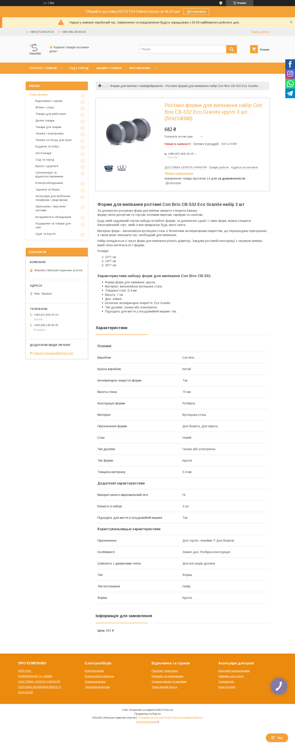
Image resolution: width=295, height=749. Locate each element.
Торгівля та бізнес (47, 189)
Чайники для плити (231, 676)
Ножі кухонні (226, 687)
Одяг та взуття (45, 233)
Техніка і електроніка (49, 133)
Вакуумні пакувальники (234, 670)
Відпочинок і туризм (48, 100)
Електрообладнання (49, 182)
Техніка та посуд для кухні (53, 140)
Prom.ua (168, 709)
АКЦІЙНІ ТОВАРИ (108, 68)
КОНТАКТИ (25, 692)
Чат (280, 738)
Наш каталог (39, 94)
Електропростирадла (99, 676)
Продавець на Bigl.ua (147, 713)
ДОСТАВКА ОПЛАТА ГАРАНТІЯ (39, 681)
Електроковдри (95, 681)
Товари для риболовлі (50, 113)
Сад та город (44, 159)
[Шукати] (231, 49)
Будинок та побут (47, 146)
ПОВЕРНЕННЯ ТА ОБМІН (35, 676)
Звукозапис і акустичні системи (50, 208)
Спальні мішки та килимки (169, 681)
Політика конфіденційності (186, 717)
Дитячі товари (44, 120)
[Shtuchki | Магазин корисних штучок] (35, 57)
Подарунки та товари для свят (53, 225)
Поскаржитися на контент (152, 717)
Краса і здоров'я (46, 166)
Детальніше (196, 11)
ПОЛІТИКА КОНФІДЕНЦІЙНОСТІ (39, 687)
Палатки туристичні (165, 670)
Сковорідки (226, 681)
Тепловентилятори (97, 687)
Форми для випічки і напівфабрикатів (136, 86)
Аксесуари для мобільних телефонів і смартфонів (52, 198)
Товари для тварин (48, 127)
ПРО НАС (24, 670)
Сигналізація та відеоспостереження (49, 174)
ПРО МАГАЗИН (139, 68)
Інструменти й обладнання (53, 217)
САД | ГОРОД (79, 68)
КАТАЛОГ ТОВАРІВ (43, 68)
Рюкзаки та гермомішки (167, 676)
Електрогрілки (94, 670)
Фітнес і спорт (44, 107)
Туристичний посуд (164, 687)
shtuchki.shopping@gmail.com (53, 353)
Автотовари (43, 153)
